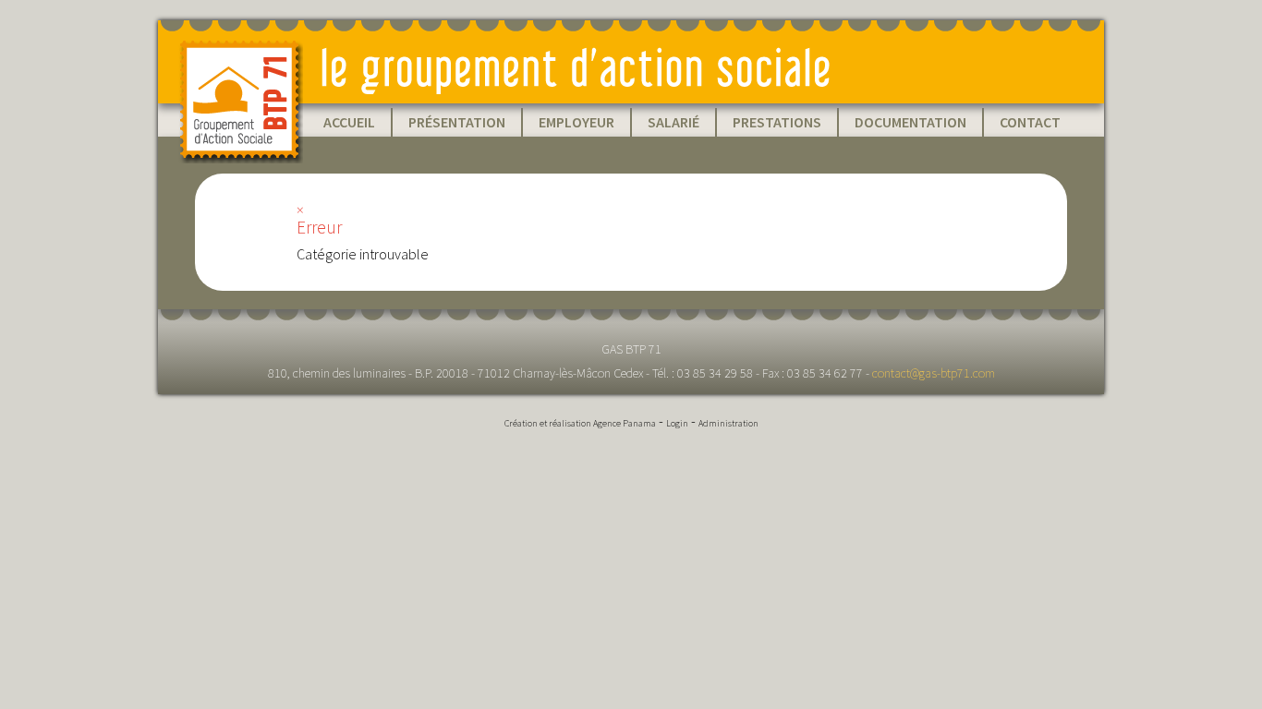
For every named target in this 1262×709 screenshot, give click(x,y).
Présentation (456, 122)
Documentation (910, 122)
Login (677, 423)
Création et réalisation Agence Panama (580, 423)
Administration (728, 423)
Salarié (673, 122)
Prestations (777, 122)
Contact (1030, 122)
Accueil (349, 122)
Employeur (576, 122)
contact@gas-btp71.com (933, 373)
